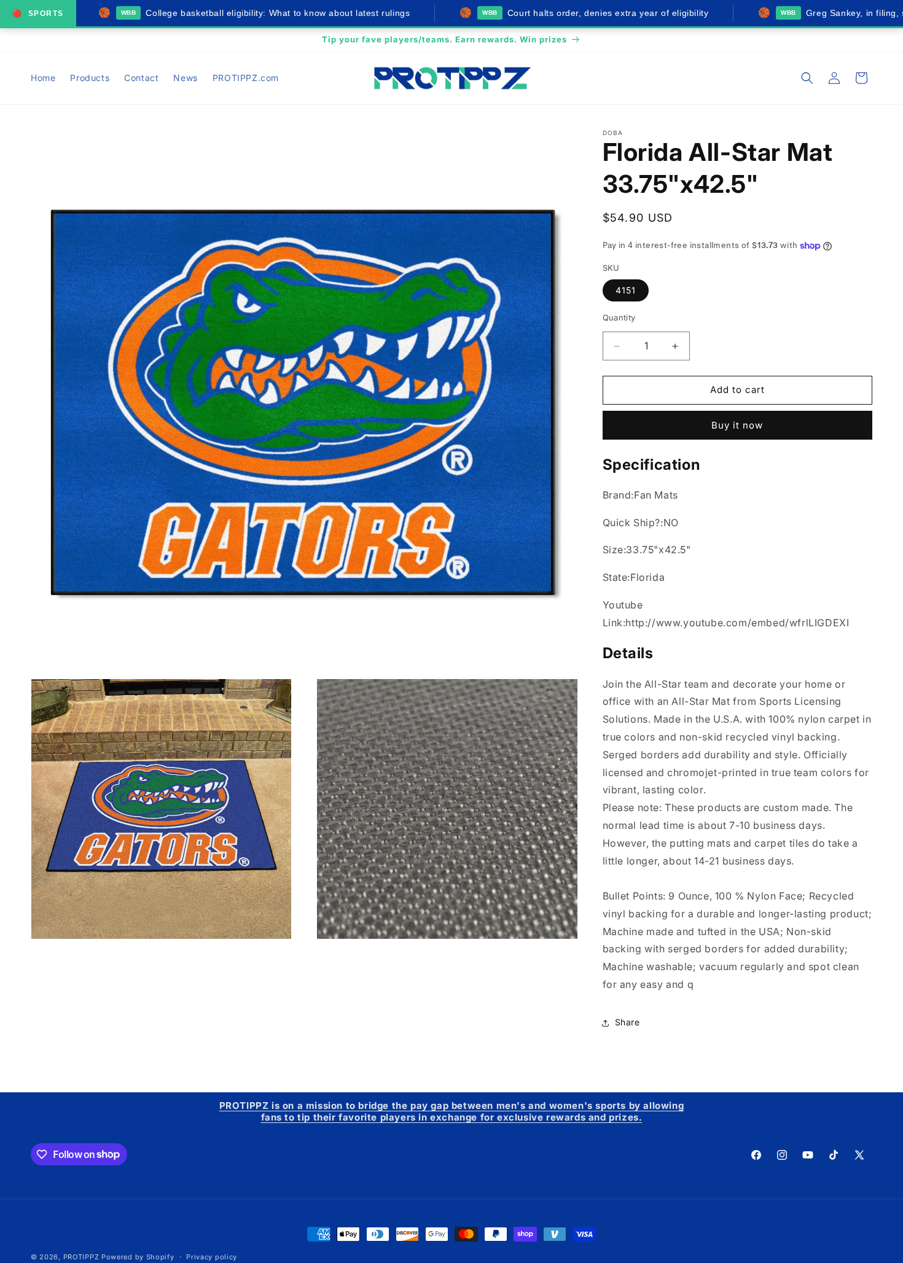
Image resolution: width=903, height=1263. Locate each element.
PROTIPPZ (81, 1257)
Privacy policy (211, 1256)
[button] (807, 77)
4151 (626, 291)
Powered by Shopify (137, 1257)
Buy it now (737, 425)
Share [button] (627, 1022)
